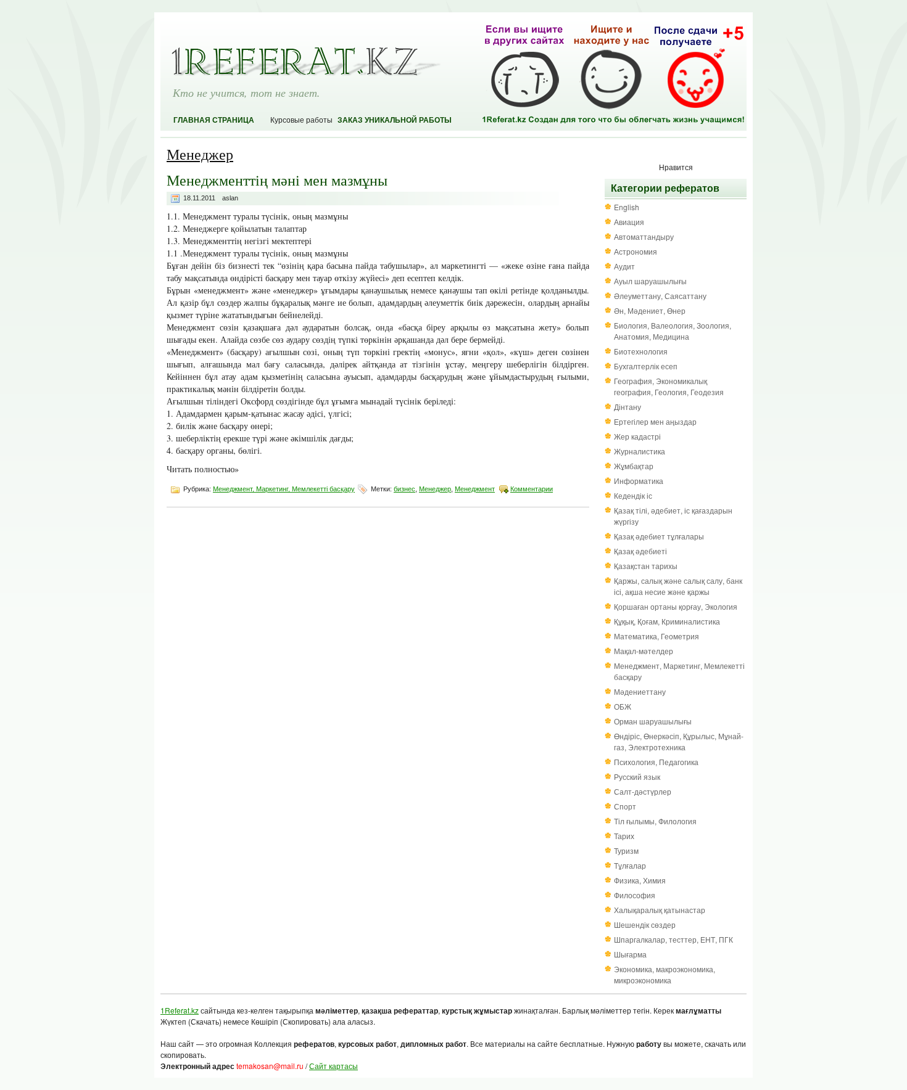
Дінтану (627, 406)
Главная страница (213, 120)
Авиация (629, 221)
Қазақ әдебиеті (640, 551)
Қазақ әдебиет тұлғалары (659, 536)
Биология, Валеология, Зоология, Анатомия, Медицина (672, 331)
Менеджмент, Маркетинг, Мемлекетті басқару (284, 489)
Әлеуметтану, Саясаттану (660, 295)
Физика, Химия (640, 880)
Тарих (624, 835)
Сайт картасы (333, 1065)
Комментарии (531, 489)
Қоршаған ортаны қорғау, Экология (675, 606)
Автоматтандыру (644, 236)
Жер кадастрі (637, 436)
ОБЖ (622, 706)
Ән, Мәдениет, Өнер (649, 310)
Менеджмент (475, 489)
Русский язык (637, 776)
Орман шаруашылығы (653, 721)
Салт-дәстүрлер (642, 791)
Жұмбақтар (633, 466)
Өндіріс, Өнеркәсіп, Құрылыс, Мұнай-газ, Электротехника (678, 741)
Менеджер (435, 489)
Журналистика (639, 451)
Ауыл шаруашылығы (650, 281)
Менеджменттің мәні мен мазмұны (277, 180)
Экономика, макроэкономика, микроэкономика (664, 974)
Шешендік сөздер (645, 924)
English (626, 207)
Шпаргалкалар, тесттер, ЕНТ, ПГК (673, 939)
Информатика (638, 480)
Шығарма (630, 954)
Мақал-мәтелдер (643, 650)
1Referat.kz (179, 1010)
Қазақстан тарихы (645, 565)
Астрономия (635, 251)
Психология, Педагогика (656, 761)
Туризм (626, 850)
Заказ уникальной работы (395, 120)
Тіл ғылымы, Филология (655, 821)
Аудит (624, 266)
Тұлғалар (630, 865)
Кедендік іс (633, 495)
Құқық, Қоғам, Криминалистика (667, 621)
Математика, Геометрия (656, 636)
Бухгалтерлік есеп (645, 366)
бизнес (404, 489)
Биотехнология (641, 351)
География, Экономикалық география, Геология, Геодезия (669, 386)
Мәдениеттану (640, 691)
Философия (634, 895)
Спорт (625, 806)
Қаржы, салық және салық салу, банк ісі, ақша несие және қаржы (678, 586)
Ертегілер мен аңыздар (655, 421)
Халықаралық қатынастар (659, 909)
